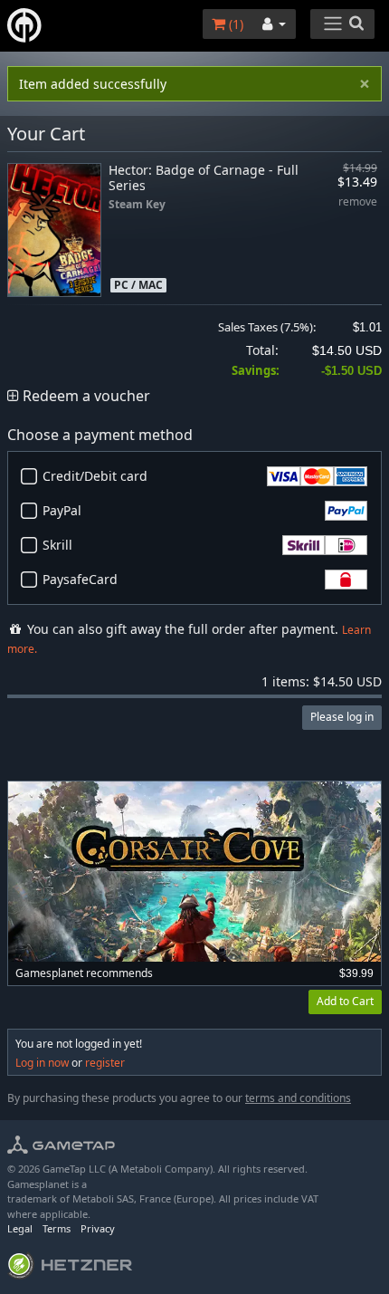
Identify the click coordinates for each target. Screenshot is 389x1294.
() (234, 24)
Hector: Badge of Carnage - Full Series (204, 177)
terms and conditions (298, 1098)
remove (357, 202)
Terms (57, 1228)
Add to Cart (345, 1001)
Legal (20, 1228)
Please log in (342, 716)
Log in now (42, 1062)
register (105, 1062)
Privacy (98, 1228)
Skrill (57, 544)
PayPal (62, 510)
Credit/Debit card (95, 475)
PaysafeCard (80, 579)
